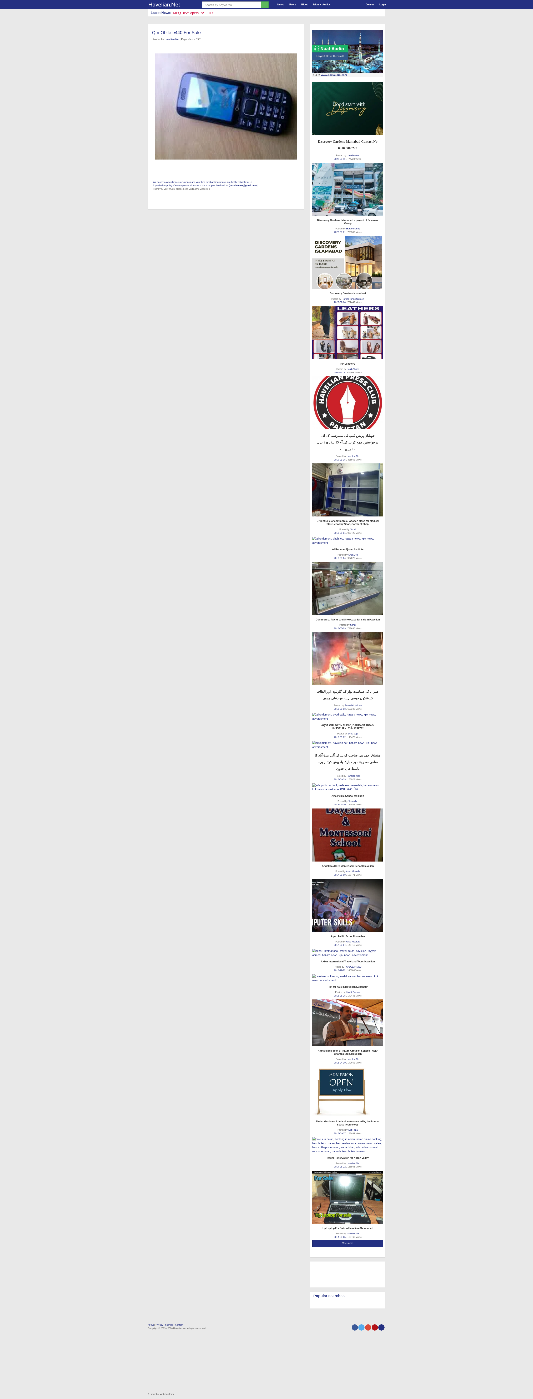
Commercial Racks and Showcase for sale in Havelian (348, 619)
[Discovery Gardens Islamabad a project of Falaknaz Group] (347, 189)
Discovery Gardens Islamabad (348, 293)
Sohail (353, 529)
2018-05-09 (340, 628)
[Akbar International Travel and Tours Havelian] (347, 953)
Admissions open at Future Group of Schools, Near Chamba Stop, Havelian (348, 1052)
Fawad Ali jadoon (353, 705)
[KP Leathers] (347, 332)
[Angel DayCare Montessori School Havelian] (347, 835)
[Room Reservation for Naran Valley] (347, 1145)
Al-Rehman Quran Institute (348, 549)
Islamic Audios (322, 4)
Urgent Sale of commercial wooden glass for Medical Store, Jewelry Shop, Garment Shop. (348, 522)
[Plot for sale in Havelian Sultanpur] (347, 978)
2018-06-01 (340, 533)
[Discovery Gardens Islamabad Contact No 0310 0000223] (347, 108)
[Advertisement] (345, 1274)
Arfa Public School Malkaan (347, 796)
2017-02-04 (340, 945)
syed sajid (353, 733)
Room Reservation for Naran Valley (348, 1157)
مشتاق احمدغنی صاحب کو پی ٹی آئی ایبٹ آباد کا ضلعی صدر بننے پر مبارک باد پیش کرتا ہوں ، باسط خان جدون (348, 762)
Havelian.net (353, 155)
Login (382, 4)
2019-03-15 (340, 459)
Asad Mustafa (353, 871)
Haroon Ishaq (353, 228)
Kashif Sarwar (353, 992)
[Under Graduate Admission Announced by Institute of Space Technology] (347, 1091)
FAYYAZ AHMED (353, 967)
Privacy (159, 1324)
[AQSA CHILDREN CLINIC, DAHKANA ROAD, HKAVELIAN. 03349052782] (347, 717)
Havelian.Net (171, 39)
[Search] (265, 4)
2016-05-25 (340, 995)
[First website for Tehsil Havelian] (172, 4)
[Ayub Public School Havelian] (347, 905)
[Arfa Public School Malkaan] (347, 787)
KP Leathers (347, 363)
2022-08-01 (340, 232)
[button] (337, 4)
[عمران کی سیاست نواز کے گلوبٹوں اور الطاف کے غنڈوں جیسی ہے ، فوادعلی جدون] (347, 658)
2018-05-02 (340, 737)
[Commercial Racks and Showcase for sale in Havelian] (347, 588)
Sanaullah (353, 801)
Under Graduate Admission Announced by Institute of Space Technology (347, 1123)
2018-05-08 (340, 709)
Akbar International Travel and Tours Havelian (348, 961)
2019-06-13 (339, 372)
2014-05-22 (340, 1166)
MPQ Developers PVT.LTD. (193, 13)
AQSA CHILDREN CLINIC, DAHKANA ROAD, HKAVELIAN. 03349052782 (347, 727)
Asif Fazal (353, 1130)
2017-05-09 (340, 875)
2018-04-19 (340, 779)
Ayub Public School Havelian (348, 936)
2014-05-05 (340, 1237)
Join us (370, 4)
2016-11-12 (340, 970)
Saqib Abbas (353, 369)
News (280, 4)
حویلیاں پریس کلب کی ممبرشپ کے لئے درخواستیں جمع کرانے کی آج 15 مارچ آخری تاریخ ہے (347, 442)
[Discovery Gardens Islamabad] (347, 262)
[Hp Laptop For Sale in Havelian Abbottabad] (347, 1197)
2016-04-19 (340, 1062)
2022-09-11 (340, 159)
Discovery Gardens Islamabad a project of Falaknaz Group (347, 222)
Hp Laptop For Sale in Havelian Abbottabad (348, 1228)
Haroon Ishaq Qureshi (353, 299)
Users (292, 4)
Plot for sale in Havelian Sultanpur (348, 986)
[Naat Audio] (347, 51)
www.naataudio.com (334, 75)
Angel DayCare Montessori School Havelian (348, 866)
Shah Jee (353, 554)
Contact (179, 1324)
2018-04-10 (340, 804)
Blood (304, 4)
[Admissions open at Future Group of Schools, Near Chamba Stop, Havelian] (347, 1022)
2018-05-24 (340, 558)
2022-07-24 (340, 302)
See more (347, 1243)
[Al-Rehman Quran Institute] (347, 541)
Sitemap (169, 1324)
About (151, 1324)
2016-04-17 (340, 1133)
